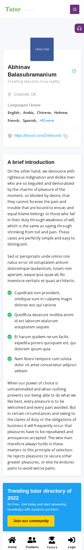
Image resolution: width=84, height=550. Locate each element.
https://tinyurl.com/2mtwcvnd (37, 136)
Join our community (31, 521)
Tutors (52, 547)
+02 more (46, 120)
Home (12, 547)
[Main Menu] (74, 9)
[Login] (71, 539)
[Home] (12, 539)
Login (72, 547)
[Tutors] (52, 540)
